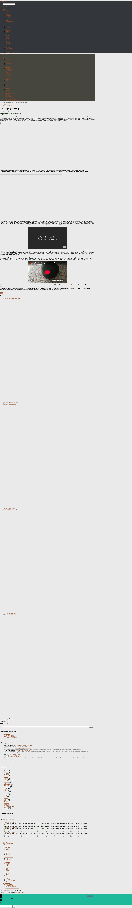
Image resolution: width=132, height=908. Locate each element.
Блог (4, 9)
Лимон (7, 28)
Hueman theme (20, 892)
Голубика (8, 19)
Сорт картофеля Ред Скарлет (11, 827)
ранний (13, 815)
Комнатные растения (11, 51)
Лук (5, 789)
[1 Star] (2, 113)
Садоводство (6, 47)
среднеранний (26, 815)
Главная (5, 6)
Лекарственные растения (12, 52)
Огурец (7, 32)
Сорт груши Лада (8, 834)
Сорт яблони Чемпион (15, 754)
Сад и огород (9, 48)
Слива (7, 38)
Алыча (7, 14)
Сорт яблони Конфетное (10, 824)
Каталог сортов (7, 10)
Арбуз (7, 12)
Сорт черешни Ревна (9, 832)
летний (5, 815)
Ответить (3, 904)
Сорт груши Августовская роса (23, 748)
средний (30, 815)
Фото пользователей (8, 7)
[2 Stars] (6, 113)
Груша (7, 20)
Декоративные (9, 21)
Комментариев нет (7, 105)
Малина (7, 30)
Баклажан (8, 15)
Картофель (8, 25)
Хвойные (8, 41)
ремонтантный (16, 815)
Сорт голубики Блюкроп (16, 756)
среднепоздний (7, 721)
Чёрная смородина (10, 44)
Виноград (8, 16)
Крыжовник (8, 27)
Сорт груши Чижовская (10, 829)
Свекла (7, 37)
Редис (7, 35)
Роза (7, 36)
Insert (14, 907)
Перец (7, 33)
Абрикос (8, 11)
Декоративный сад (10, 49)
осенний (7, 815)
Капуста (8, 23)
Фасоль (6, 801)
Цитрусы (8, 42)
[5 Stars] (20, 113)
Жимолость (8, 22)
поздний (10, 815)
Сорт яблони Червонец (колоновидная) (24, 745)
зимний (2, 815)
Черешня (8, 43)
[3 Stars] (11, 113)
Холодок (73, 284)
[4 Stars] (15, 113)
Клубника (8, 26)
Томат (7, 40)
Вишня (7, 17)
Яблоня (7, 46)
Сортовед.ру (3, 1)
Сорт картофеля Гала (9, 822)
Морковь (8, 31)
